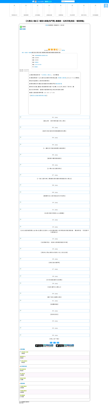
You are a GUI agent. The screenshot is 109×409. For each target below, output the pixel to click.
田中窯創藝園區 (95, 15)
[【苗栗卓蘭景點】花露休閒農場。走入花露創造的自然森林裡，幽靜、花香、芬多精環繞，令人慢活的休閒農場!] (26, 9)
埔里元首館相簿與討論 (39, 95)
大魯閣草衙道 (60, 15)
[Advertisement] (54, 38)
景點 (23, 52)
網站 (51, 342)
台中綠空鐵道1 (37, 15)
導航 (58, 342)
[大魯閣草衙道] (60, 9)
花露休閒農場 (26, 15)
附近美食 (22, 383)
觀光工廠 (33, 52)
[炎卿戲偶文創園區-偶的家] (49, 9)
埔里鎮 (47, 25)
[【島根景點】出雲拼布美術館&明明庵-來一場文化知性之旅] (83, 9)
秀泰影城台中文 (14, 15)
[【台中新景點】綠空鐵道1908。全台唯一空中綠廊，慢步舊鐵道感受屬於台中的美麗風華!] (37, 9)
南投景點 (56, 52)
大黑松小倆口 (38, 52)
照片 (54, 342)
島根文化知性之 (84, 15)
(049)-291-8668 (38, 64)
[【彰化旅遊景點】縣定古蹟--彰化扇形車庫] (72, 9)
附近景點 (22, 349)
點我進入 (37, 62)
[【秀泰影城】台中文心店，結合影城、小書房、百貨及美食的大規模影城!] (14, 9)
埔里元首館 (23, 29)
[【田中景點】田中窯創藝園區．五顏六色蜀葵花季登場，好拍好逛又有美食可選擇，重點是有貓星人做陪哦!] (95, 9)
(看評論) (63, 50)
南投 (59, 52)
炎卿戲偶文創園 (49, 15)
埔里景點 (44, 52)
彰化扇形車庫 (72, 15)
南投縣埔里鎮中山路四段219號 (41, 55)
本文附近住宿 (23, 366)
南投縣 (26, 52)
